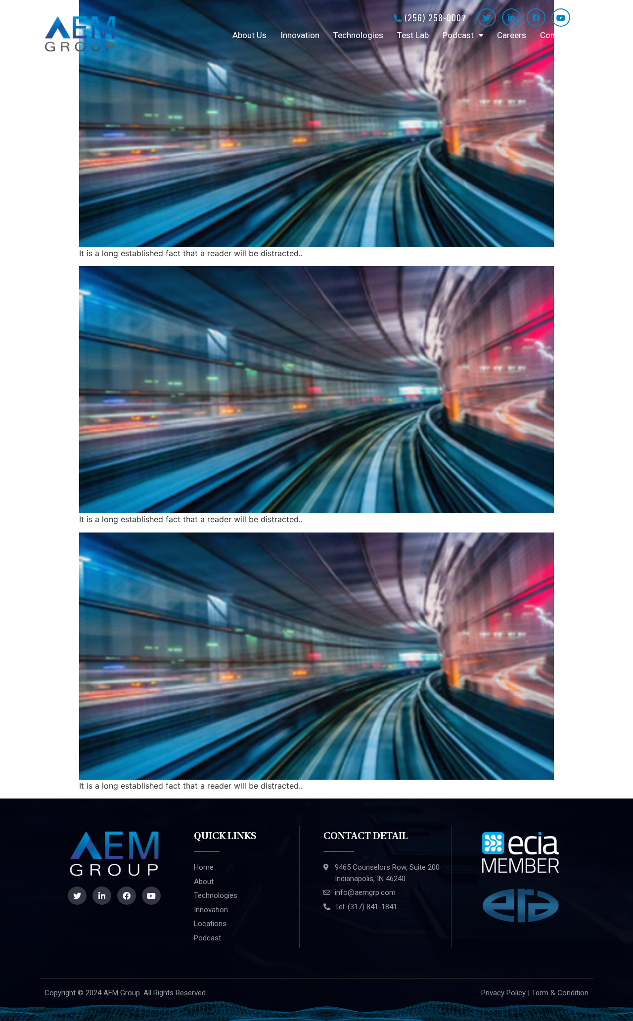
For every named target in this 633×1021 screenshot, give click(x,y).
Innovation (299, 35)
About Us (249, 35)
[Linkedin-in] (511, 17)
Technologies (358, 35)
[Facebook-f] (536, 17)
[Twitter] (486, 17)
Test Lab (413, 35)
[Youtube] (560, 17)
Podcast (458, 35)
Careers (511, 35)
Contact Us (561, 35)
